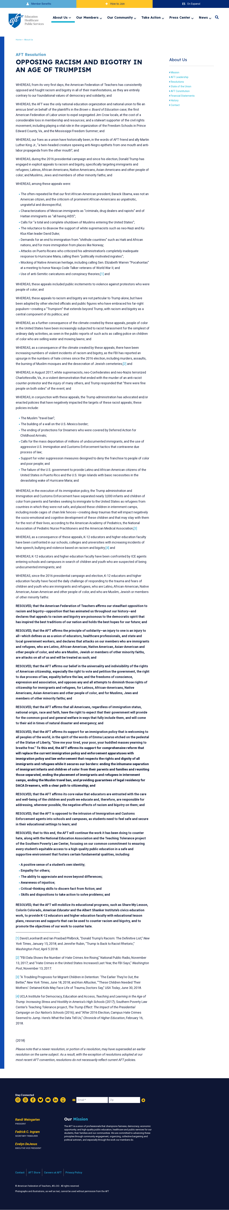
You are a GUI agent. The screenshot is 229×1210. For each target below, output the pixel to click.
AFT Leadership (179, 77)
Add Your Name (143, 1100)
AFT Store (34, 1172)
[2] (124, 364)
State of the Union (181, 86)
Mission (175, 72)
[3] (135, 528)
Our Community (120, 17)
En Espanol (193, 3)
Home (19, 40)
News (203, 17)
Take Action (151, 17)
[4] (107, 548)
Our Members (87, 17)
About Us (60, 17)
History (175, 100)
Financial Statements (183, 95)
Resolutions (177, 81)
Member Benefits (41, 3)
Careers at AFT (53, 1172)
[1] (102, 274)
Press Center (179, 17)
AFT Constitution (180, 91)
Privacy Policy (73, 1172)
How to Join (117, 3)
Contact (175, 105)
